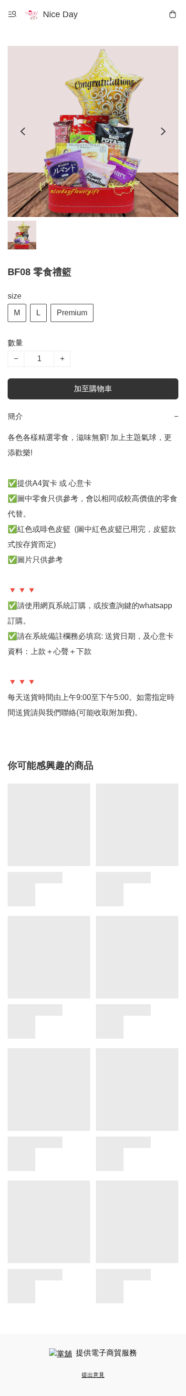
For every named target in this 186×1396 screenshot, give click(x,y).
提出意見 (93, 1375)
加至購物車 (93, 389)
